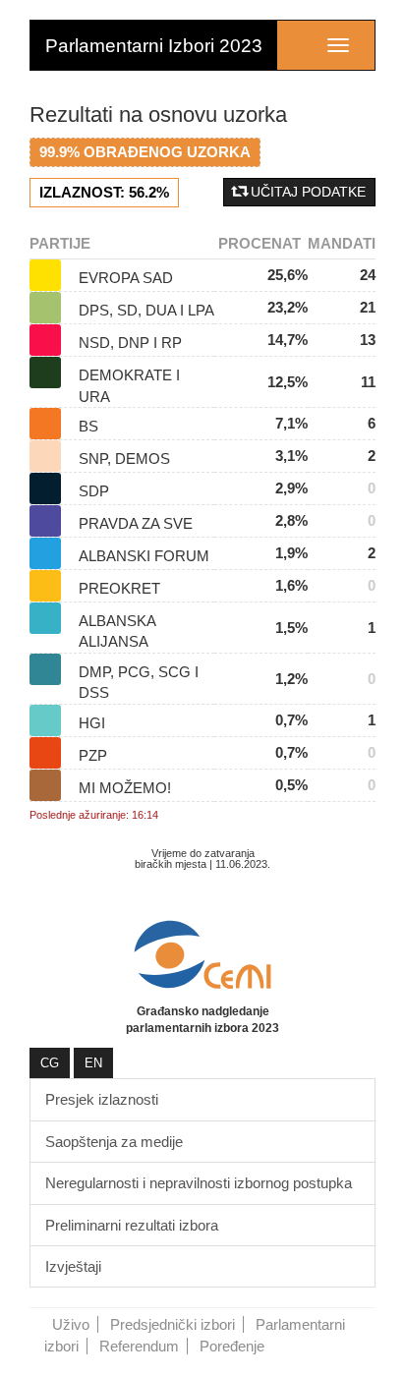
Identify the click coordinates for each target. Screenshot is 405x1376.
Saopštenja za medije (114, 1141)
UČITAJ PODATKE (306, 192)
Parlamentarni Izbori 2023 (153, 45)
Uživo (70, 1324)
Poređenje (232, 1346)
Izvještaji (73, 1266)
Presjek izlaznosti (101, 1099)
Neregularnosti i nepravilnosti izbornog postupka (198, 1183)
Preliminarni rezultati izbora (131, 1225)
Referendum (139, 1346)
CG (49, 1063)
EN (93, 1063)
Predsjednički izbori (172, 1324)
